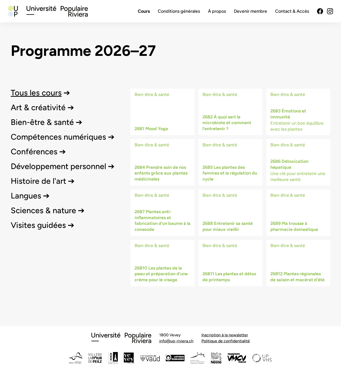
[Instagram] (330, 11)
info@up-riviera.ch (176, 341)
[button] (40, 93)
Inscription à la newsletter (224, 335)
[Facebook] (320, 11)
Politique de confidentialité (225, 341)
